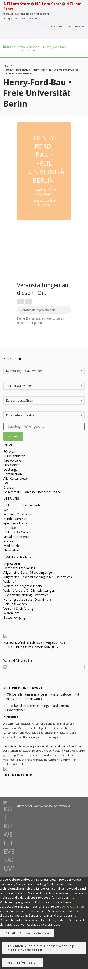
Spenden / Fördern (16, 523)
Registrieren (76, 26)
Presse (8, 541)
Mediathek (11, 546)
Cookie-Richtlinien (72, 906)
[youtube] (50, 35)
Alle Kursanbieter (15, 478)
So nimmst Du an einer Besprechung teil (32, 492)
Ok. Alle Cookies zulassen (27, 933)
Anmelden (56, 26)
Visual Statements (16, 537)
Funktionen (11, 465)
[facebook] (66, 35)
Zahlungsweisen (15, 604)
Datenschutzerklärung (19, 568)
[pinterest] (82, 35)
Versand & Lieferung (18, 608)
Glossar (8, 487)
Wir (5, 510)
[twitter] (74, 35)
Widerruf (9, 581)
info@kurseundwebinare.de (20, 18)
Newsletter (11, 550)
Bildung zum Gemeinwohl (22, 505)
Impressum (11, 563)
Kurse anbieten (14, 456)
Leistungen (11, 469)
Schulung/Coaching (17, 514)
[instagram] (57, 35)
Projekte (9, 528)
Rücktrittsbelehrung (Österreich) (26, 595)
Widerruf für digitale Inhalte (23, 586)
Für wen (9, 451)
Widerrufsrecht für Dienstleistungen (29, 590)
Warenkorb (11, 613)
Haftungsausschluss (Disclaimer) (27, 599)
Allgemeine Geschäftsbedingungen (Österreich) (37, 577)
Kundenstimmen (15, 519)
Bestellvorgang (14, 617)
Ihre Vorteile (12, 460)
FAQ (6, 483)
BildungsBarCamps (17, 532)
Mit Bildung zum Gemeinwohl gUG (33, 647)
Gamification (12, 474)
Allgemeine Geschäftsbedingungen (28, 572)
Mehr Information (23, 963)
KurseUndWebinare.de (19, 642)
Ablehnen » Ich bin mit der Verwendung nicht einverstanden (41, 948)
